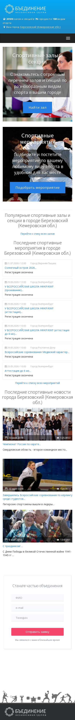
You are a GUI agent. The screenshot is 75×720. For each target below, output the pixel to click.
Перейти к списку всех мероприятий (37, 383)
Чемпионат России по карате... (22, 444)
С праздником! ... (13, 546)
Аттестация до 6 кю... (18, 370)
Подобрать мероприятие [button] (37, 187)
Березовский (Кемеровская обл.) (40, 27)
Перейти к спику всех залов (37, 233)
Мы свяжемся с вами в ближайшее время (37, 640)
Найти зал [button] (37, 107)
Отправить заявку (37, 632)
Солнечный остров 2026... (20, 267)
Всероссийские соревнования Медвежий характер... (37, 352)
